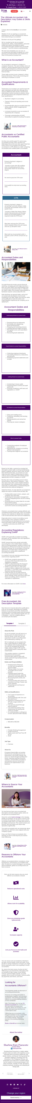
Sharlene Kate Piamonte (16, 1045)
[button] (30, 11)
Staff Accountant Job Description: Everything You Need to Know (19, 776)
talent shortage (16, 817)
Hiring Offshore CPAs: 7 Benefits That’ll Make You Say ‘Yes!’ (19, 846)
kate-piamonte (17, 1048)
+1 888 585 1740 (20, 5)
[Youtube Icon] (17, 1084)
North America (15, 1097)
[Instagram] (7, 1084)
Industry (5, 24)
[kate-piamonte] (12, 1048)
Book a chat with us (10, 1023)
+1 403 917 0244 (21, 7)
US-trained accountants (15, 1004)
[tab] (10, 623)
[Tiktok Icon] (24, 1084)
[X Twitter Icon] (21, 1084)
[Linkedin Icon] (14, 1084)
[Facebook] (10, 1084)
